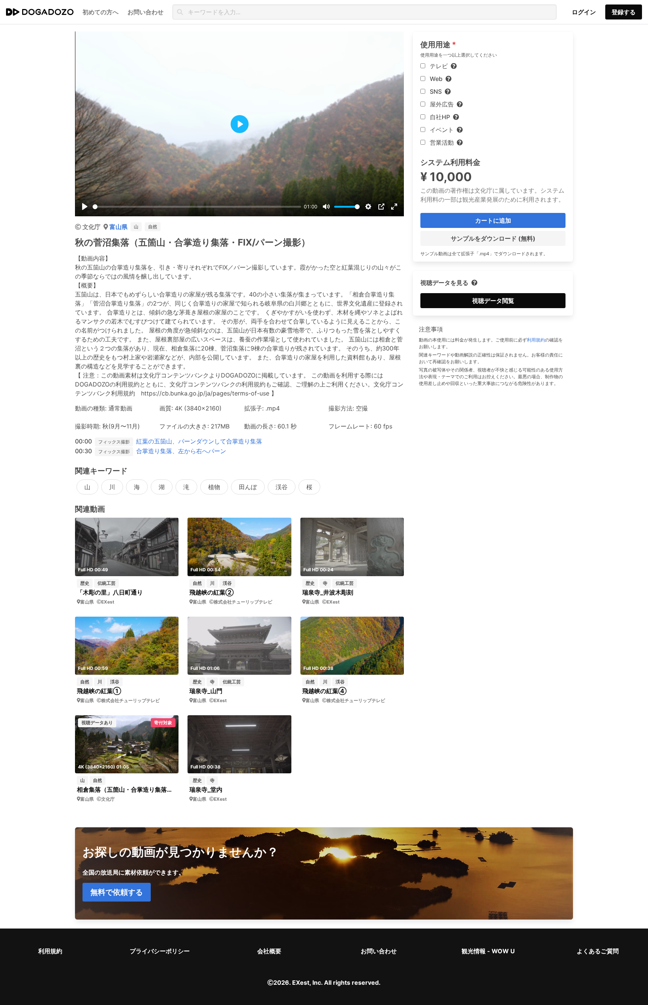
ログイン (584, 12)
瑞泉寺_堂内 (205, 789)
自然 (152, 226)
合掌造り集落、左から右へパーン (181, 451)
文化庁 (91, 227)
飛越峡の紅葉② (211, 592)
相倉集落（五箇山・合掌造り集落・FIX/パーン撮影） (127, 789)
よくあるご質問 (598, 951)
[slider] (197, 206)
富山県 (119, 227)
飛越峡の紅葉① (99, 691)
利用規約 (536, 340)
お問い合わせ (379, 951)
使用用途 (435, 44)
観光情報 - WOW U (488, 951)
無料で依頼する (116, 892)
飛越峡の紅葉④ (324, 691)
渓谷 (282, 487)
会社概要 (269, 951)
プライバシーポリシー (160, 951)
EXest (107, 602)
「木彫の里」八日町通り (110, 592)
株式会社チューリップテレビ (243, 602)
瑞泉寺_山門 (205, 691)
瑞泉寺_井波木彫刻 (327, 592)
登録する (624, 12)
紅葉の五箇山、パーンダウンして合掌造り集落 (199, 441)
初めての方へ (100, 12)
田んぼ (248, 487)
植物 (214, 487)
